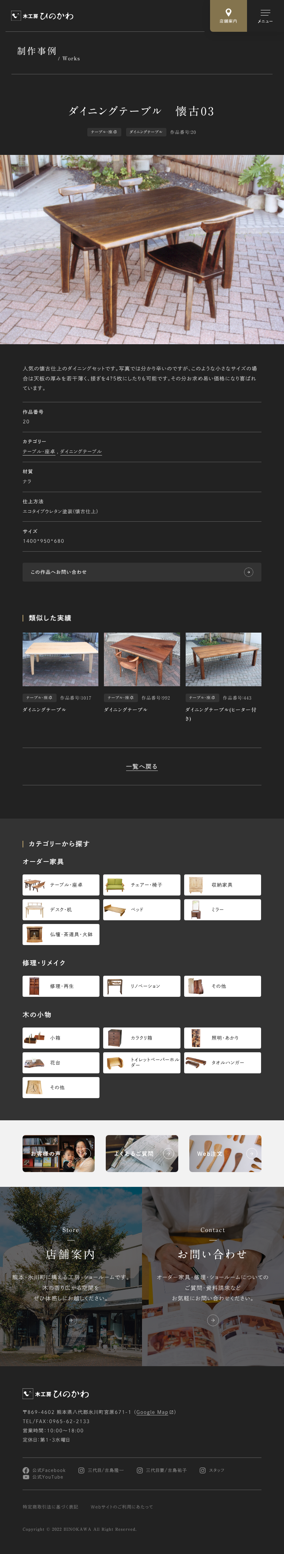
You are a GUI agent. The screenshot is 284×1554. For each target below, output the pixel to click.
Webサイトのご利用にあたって (122, 1507)
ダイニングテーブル (81, 452)
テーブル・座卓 (39, 452)
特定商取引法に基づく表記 (50, 1507)
